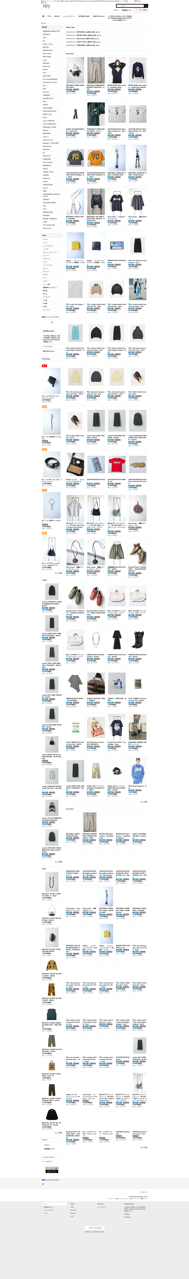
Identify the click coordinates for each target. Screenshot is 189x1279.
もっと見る (58, 573)
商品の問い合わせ (48, 351)
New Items (73, 1210)
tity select (73, 1213)
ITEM (72, 1207)
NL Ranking (127, 1217)
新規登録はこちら (127, 10)
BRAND (73, 1204)
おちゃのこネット (142, 1196)
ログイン (116, 10)
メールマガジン (48, 346)
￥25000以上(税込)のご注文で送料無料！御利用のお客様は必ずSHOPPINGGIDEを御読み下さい (51, 339)
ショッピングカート (49, 1210)
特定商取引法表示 (48, 331)
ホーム (45, 1204)
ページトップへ (143, 1192)
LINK (72, 1216)
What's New (100, 1204)
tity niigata (126, 1214)
